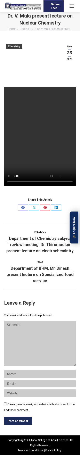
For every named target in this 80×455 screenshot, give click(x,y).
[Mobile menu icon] (72, 6)
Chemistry (14, 46)
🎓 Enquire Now (74, 227)
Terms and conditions (31, 450)
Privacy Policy (53, 450)
